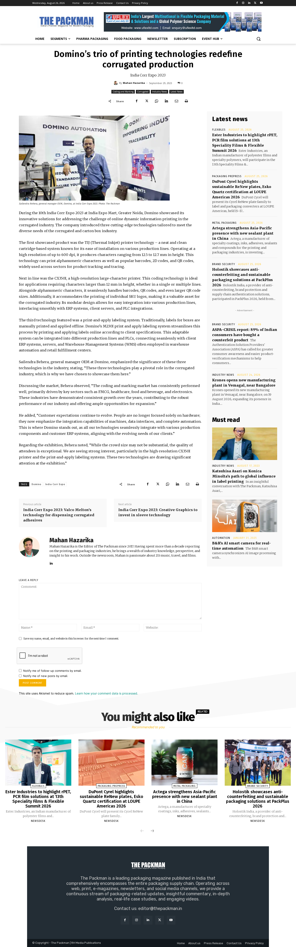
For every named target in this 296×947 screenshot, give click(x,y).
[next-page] (152, 831)
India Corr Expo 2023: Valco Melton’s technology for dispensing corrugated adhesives (58, 515)
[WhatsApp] (156, 101)
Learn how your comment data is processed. (106, 693)
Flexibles (219, 129)
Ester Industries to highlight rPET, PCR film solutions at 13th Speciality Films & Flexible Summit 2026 (38, 799)
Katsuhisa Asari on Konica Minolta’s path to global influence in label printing (244, 476)
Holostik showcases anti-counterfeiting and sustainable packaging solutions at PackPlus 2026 (257, 799)
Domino (36, 484)
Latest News (176, 91)
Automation (221, 538)
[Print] (186, 101)
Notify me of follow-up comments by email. (52, 670)
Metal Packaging (224, 223)
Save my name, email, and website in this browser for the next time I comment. (71, 638)
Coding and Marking (123, 91)
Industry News (159, 91)
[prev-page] (142, 831)
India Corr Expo (55, 484)
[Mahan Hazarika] (116, 83)
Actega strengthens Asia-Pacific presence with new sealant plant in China (242, 233)
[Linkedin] (249, 3)
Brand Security (223, 264)
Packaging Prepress (227, 176)
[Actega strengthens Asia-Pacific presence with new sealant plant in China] (184, 763)
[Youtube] (261, 3)
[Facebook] (237, 3)
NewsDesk (38, 820)
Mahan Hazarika (134, 82)
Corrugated (142, 91)
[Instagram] (243, 3)
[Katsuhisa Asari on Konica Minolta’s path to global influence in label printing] (244, 443)
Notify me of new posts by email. (45, 676)
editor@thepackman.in (160, 908)
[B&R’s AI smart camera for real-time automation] (244, 516)
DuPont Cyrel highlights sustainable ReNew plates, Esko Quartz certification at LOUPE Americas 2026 (111, 799)
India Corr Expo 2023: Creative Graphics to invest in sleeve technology (157, 512)
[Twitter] (255, 3)
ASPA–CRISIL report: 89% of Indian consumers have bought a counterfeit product (244, 334)
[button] (258, 39)
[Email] (176, 101)
